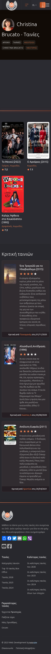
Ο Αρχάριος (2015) (37, 161)
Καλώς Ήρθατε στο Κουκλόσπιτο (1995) (12, 219)
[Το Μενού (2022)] (13, 140)
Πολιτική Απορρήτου (25, 648)
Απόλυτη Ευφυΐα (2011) (33, 426)
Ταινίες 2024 (7, 587)
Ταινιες (17, 42)
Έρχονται (11, 612)
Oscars (5, 627)
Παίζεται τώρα (8, 617)
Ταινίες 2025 (7, 582)
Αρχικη (6, 42)
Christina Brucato (13, 47)
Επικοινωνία (7, 648)
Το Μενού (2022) (11, 161)
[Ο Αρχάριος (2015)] (38, 140)
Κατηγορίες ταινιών (11, 563)
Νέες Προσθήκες (9, 622)
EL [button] (33, 5)
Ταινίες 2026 (7, 577)
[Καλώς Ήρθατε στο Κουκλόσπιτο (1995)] (13, 194)
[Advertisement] (25, 86)
